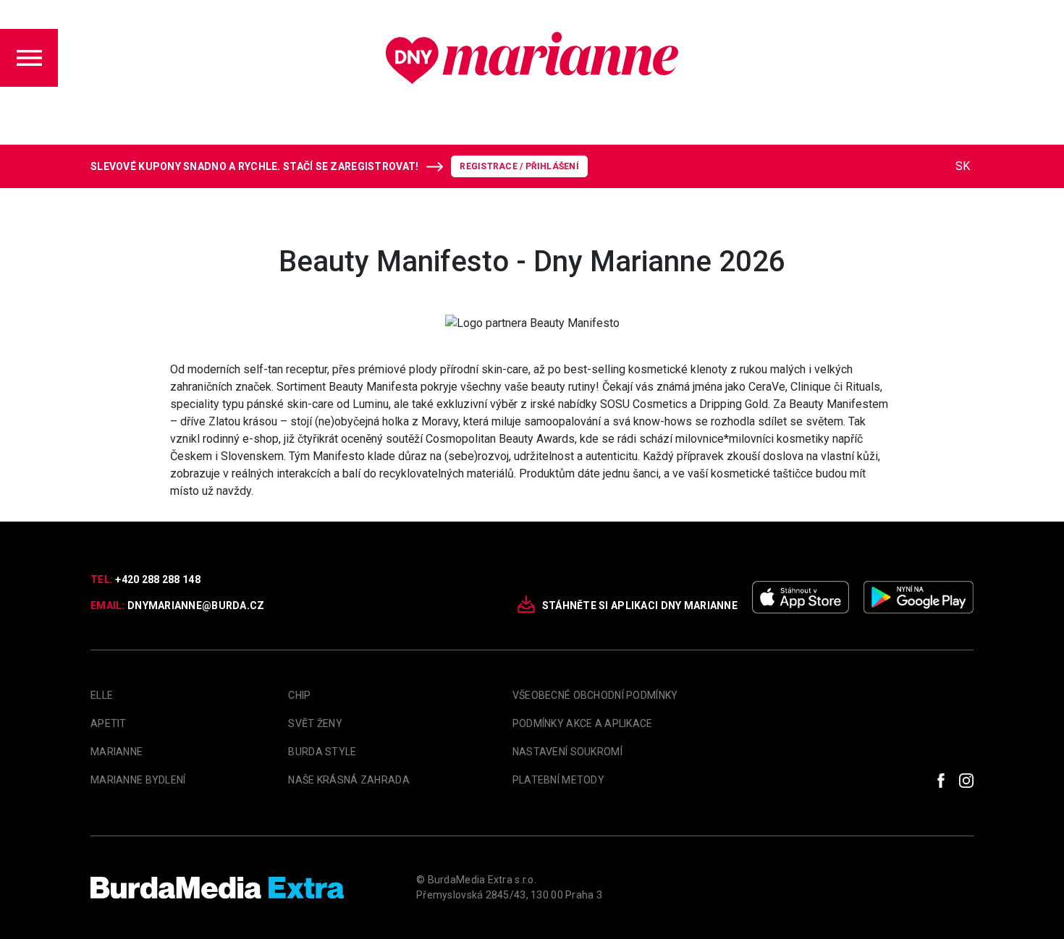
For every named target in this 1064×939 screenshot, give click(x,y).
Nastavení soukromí (567, 751)
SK (962, 166)
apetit (108, 723)
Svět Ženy (315, 723)
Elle (101, 695)
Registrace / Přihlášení (519, 166)
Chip (299, 695)
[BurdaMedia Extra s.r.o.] (217, 887)
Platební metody (558, 780)
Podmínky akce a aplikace (582, 723)
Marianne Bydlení (137, 780)
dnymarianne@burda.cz (196, 605)
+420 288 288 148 (157, 579)
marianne (116, 751)
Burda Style (322, 751)
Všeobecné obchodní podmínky (595, 695)
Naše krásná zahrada (348, 780)
